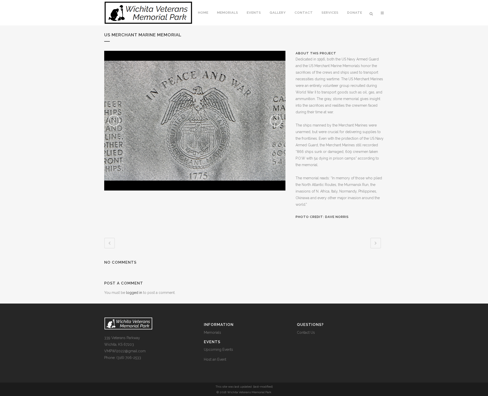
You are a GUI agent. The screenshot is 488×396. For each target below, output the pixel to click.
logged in (134, 293)
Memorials (212, 332)
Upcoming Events (218, 349)
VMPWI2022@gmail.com (125, 351)
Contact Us (306, 332)
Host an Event (215, 359)
